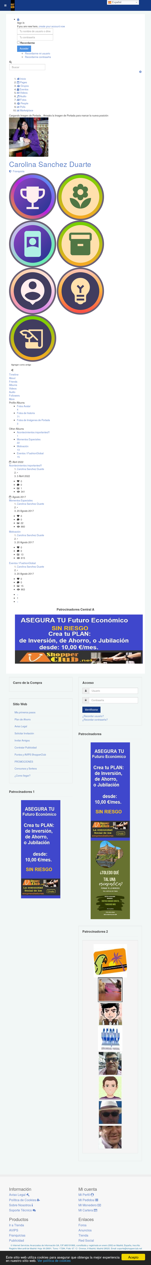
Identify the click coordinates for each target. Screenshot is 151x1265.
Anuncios (85, 1230)
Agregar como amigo (21, 364)
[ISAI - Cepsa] (110, 1038)
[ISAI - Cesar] (110, 1014)
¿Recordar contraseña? (95, 719)
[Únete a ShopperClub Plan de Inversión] (79, 638)
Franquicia (18, 171)
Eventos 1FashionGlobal (22, 563)
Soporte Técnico (21, 1210)
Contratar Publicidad (26, 747)
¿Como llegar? (22, 775)
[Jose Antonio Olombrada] (40, 849)
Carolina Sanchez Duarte (50, 164)
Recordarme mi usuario (37, 53)
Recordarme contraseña (38, 57)
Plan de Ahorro (23, 719)
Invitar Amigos (22, 740)
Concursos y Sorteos (26, 768)
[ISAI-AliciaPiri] (110, 989)
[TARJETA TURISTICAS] (110, 960)
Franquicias (17, 1235)
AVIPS (13, 1230)
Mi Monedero (88, 1205)
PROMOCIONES (24, 761)
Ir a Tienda (16, 1225)
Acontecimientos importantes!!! (25, 465)
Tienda (83, 1235)
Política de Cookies (23, 1200)
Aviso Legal (21, 726)
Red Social (86, 1240)
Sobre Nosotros (20, 1205)
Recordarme (27, 43)
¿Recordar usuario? (93, 716)
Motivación (15, 531)
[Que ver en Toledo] (110, 879)
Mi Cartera (86, 1210)
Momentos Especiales (21, 500)
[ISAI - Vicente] (110, 1112)
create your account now (52, 26)
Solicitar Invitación (24, 733)
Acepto (133, 1257)
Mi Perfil (84, 1194)
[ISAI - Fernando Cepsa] (110, 1137)
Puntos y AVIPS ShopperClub (30, 754)
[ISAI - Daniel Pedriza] (110, 1063)
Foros (82, 1225)
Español (116, 2)
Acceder (24, 48)
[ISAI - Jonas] (110, 1087)
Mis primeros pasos (25, 712)
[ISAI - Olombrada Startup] (110, 791)
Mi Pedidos (86, 1200)
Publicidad (16, 1240)
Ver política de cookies (54, 1260)
